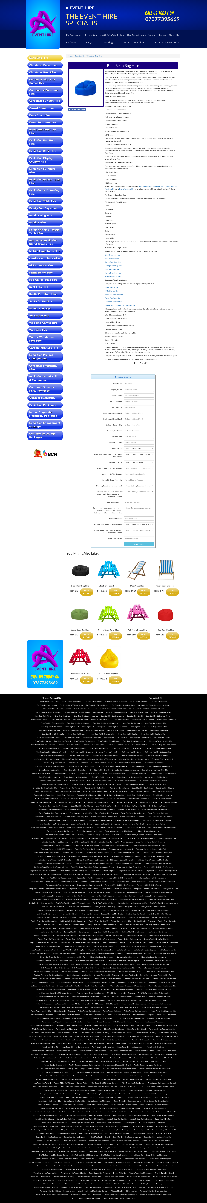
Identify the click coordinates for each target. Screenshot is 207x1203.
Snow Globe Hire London (68, 1159)
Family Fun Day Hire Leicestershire (161, 899)
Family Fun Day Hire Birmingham (99, 892)
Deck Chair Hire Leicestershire (46, 799)
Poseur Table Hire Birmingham (155, 1072)
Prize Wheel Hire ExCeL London (131, 1087)
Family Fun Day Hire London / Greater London (73, 903)
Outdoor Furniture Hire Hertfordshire (107, 979)
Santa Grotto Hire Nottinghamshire (43, 1112)
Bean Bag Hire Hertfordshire (51, 727)
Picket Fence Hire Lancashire (93, 1015)
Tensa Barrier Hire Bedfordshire (109, 1159)
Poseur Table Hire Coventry (83, 1076)
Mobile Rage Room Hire (44, 251)
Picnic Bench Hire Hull (96, 1040)
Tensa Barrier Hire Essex (41, 1166)
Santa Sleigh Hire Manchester (42, 1130)
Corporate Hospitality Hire (43, 367)
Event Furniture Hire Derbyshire (133, 813)
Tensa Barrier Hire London (139, 1166)
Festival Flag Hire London (89, 914)
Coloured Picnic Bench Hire (154, 763)
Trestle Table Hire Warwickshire (114, 1180)
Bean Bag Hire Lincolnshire (73, 730)
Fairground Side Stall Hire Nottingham (60, 885)
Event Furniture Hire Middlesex (127, 820)
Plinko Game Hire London (138, 1058)
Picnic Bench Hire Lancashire (118, 1040)
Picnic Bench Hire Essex (63, 1036)
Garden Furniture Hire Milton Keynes (77, 946)
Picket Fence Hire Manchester (48, 1018)
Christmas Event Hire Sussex (118, 745)
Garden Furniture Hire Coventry (140, 943)
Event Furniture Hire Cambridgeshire (53, 813)
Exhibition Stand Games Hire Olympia (158, 863)
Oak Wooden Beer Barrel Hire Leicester (53, 964)
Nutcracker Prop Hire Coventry (52, 957)
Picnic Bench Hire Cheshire (122, 1033)
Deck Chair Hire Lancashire (163, 795)
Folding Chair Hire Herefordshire (131, 925)
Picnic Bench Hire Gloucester (113, 1036)
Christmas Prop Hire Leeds (79, 755)
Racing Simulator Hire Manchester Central (56, 1094)
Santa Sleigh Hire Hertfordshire (109, 1123)
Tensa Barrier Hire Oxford (100, 1169)
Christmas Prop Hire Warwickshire (128, 763)
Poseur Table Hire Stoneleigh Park (158, 1079)
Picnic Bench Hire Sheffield (67, 1051)
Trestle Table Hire (119, 1173)
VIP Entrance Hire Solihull (100, 1184)
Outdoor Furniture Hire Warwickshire (162, 986)
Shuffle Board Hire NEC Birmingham (85, 1155)
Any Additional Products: (112, 480)
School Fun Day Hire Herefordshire (72, 1144)
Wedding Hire (38, 329)
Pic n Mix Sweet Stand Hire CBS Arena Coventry (55, 993)
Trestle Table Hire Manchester (138, 1177)
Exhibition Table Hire (43, 201)
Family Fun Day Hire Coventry (77, 896)
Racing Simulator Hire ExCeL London (111, 1090)
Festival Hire (37, 222)
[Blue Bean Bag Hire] (86, 87)
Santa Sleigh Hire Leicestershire (118, 1126)
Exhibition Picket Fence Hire (72, 853)
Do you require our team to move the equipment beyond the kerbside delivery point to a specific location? (107, 510)
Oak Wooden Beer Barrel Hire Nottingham (153, 964)
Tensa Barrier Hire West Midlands (73, 1173)
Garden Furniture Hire (43, 347)
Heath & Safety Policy (112, 35)
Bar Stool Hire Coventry (93, 701)
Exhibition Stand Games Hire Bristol (51, 856)
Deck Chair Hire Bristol (43, 791)
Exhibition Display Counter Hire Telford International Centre (132, 838)
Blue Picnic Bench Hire (108, 586)
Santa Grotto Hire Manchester (154, 1108)
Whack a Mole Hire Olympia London (153, 1191)
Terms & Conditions (134, 42)
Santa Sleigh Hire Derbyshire (141, 1119)
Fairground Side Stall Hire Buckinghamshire (162, 871)
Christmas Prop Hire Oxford (162, 759)
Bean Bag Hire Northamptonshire (103, 734)
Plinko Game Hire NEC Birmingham (85, 1061)
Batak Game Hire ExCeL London (85, 709)
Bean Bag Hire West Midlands (109, 741)
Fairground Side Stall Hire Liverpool (74, 881)
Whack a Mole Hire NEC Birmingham (124, 1191)
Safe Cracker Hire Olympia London (139, 1097)
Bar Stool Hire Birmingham (71, 701)
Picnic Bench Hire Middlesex (165, 1043)
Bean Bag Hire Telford (62, 741)
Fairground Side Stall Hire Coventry (106, 874)
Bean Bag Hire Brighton (43, 716)
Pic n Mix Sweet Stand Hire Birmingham (127, 989)
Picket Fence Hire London (166, 1015)
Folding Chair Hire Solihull (66, 935)
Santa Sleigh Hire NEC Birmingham (93, 1130)
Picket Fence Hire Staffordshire (98, 1022)
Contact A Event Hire (167, 42)
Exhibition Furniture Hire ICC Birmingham (56, 845)
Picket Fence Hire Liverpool (143, 1015)
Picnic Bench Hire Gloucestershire (140, 1036)
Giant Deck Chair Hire (165, 586)
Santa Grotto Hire (40, 301)
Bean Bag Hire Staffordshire (140, 737)
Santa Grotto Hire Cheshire (48, 1105)
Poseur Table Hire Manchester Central (76, 1079)
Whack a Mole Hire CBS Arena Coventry (130, 1187)
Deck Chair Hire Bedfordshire (95, 788)
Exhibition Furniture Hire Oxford (121, 849)
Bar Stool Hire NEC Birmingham (71, 705)
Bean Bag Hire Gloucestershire (52, 723)
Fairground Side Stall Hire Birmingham (73, 871)
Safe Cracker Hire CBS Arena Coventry (152, 1094)
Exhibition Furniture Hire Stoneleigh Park (151, 849)
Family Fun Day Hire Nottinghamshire (164, 903)
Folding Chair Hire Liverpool (140, 928)
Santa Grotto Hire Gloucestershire (124, 1105)
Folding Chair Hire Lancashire (45, 928)
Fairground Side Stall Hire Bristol (131, 871)
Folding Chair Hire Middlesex (50, 932)
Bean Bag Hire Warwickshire (84, 741)
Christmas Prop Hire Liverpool (132, 755)
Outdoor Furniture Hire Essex (162, 975)
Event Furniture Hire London (74, 820)
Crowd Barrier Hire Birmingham (74, 770)
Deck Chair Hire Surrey (168, 802)
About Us (174, 35)
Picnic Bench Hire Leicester (163, 1040)
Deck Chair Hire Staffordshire (146, 802)
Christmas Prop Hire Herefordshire (53, 755)
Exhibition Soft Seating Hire (44, 192)
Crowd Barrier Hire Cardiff (40, 773)
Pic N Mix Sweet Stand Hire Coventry (121, 993)
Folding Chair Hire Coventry (144, 921)
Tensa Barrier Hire (87, 1159)
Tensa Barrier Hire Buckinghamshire (88, 1162)
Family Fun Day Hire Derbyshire (102, 896)
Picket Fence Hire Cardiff (129, 1007)
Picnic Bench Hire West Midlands (69, 1054)
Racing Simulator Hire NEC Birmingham (89, 1094)
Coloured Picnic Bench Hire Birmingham (50, 766)
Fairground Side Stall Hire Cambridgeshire (45, 874)
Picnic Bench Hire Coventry (145, 1033)
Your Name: (117, 384)
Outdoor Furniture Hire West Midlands (50, 989)
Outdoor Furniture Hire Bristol (129, 971)
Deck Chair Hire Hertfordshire (138, 795)
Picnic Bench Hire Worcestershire (123, 1054)
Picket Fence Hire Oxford (73, 1022)
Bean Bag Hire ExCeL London (143, 719)
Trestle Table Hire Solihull (89, 1180)
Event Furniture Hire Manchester (100, 820)
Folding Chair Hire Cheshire (121, 921)
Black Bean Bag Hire (112, 255)
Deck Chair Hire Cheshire (140, 791)
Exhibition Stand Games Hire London (121, 860)
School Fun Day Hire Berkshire (75, 1137)
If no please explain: (114, 502)
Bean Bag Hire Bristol (63, 716)
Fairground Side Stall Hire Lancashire (152, 878)
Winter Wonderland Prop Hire (42, 339)
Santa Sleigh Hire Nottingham (120, 1130)
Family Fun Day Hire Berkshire (74, 892)
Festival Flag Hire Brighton (46, 914)
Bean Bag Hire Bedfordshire (116, 712)
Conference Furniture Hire (43, 92)
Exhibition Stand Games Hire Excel (156, 856)
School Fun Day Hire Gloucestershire (125, 1141)
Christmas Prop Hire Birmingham (74, 748)
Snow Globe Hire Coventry (46, 1159)
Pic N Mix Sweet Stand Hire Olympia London (88, 1000)
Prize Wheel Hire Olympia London (82, 1090)
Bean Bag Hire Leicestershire (49, 730)
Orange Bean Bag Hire (113, 266)
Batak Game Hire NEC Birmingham (48, 712)
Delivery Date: (116, 437)
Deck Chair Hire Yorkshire (158, 806)
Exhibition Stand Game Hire (128, 853)
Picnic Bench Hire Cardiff (67, 1033)
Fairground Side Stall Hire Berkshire (43, 871)
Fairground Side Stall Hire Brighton (102, 871)
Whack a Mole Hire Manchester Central (92, 1191)
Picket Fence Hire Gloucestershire (163, 1011)
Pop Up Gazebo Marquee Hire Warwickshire (88, 1072)
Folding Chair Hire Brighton (139, 917)
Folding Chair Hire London (162, 928)
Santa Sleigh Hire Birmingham (163, 1115)
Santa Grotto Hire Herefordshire (78, 1108)
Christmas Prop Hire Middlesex (73, 759)
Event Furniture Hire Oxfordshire (107, 824)
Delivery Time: (116, 448)
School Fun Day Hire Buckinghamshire (127, 1137)
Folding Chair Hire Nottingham (133, 932)
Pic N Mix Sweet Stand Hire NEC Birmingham (52, 1000)
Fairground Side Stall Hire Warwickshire (83, 889)
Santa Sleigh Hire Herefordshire (82, 1123)
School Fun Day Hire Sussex (158, 1148)
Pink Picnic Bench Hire (137, 630)
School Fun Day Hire (163, 1133)
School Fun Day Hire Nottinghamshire (52, 1148)
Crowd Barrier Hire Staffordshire (109, 784)
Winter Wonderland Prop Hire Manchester (119, 1198)
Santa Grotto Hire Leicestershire (105, 1108)
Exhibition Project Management (41, 356)
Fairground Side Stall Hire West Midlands (116, 889)
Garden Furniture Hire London (167, 943)
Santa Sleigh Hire (119, 1115)
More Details (86, 592)
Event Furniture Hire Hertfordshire (104, 817)
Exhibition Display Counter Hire (41, 160)
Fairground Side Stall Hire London (102, 881)
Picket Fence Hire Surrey (122, 1022)
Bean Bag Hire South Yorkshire (115, 737)
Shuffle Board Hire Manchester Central (53, 1155)
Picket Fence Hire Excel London (135, 1011)
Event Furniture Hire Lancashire (132, 817)
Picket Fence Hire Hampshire (42, 1015)
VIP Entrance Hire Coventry (165, 1180)
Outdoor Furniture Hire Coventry (106, 975)
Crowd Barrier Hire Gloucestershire (163, 773)
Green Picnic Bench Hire (108, 630)
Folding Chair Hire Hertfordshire (158, 925)
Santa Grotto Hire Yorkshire (99, 1115)
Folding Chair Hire (43, 917)
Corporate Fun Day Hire (44, 100)
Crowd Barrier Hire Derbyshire (113, 773)
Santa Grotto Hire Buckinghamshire (127, 1101)
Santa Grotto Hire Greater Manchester (154, 1105)
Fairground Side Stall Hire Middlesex (162, 881)
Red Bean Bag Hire (166, 630)
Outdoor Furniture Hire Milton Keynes (100, 982)
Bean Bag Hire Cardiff (135, 716)
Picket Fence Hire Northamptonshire (130, 1018)
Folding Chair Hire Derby (167, 921)
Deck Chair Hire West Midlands (107, 806)
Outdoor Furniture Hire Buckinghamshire (159, 971)
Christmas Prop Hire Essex (131, 752)
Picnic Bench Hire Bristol (136, 1029)
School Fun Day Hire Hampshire (44, 1144)
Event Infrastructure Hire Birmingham (162, 827)
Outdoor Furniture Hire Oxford (42, 986)
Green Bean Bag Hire (113, 262)
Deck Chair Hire (39, 115)
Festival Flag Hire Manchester (112, 914)
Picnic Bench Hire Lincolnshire (69, 1043)
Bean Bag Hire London (115, 730)
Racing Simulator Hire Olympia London (120, 1094)
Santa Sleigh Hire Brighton (44, 1119)
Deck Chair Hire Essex (66, 795)
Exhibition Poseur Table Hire (44, 181)
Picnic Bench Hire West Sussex (96, 1054)
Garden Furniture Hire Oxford (105, 946)
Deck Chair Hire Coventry (162, 791)
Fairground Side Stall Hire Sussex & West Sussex (47, 889)
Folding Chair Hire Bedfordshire (64, 917)
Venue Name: (117, 407)
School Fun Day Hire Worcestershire (102, 1151)
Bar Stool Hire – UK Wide (49, 701)
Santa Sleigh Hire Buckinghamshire (91, 1119)
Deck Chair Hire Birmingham (142, 788)
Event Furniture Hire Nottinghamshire (54, 824)
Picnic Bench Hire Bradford (91, 1029)
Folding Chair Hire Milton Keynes (76, 932)
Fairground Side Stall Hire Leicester (45, 881)
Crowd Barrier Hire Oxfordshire (82, 784)
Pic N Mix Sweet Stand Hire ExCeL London (154, 993)
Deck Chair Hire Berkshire (119, 788)
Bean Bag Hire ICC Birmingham (93, 727)
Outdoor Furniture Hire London (42, 982)
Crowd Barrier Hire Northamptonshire (153, 781)
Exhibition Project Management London (100, 853)
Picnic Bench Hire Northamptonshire (75, 1047)
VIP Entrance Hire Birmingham (140, 1180)
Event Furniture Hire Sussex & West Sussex (47, 827)
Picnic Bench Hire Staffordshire (120, 1051)
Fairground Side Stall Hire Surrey (149, 885)
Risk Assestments (136, 35)
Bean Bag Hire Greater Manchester (106, 723)
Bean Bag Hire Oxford (72, 737)
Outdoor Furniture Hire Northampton (132, 982)
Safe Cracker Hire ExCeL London (51, 1097)
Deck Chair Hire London (116, 799)
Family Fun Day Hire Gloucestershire (152, 896)
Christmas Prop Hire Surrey (78, 763)
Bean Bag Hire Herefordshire (155, 723)
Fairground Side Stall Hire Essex (165, 874)
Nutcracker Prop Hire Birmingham (110, 953)
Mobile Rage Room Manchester (64, 953)
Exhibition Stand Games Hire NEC (128, 863)
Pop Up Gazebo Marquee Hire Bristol (117, 1065)
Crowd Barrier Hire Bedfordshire (159, 766)
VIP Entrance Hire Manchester (76, 1184)
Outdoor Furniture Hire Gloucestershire (46, 979)
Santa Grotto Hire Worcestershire (73, 1115)
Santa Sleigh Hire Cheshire (117, 1119)
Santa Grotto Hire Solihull (140, 1112)
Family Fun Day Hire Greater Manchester (48, 899)
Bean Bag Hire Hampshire (132, 723)
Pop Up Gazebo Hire (158, 1061)
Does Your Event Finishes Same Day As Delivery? (108, 455)
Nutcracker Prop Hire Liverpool (101, 957)
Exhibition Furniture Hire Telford (46, 853)
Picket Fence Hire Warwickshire (42, 1025)
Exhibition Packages (42, 405)
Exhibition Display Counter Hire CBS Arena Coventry (64, 835)
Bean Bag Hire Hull (72, 727)
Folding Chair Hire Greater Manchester (101, 925)
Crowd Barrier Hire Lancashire (103, 777)
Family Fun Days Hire (43, 208)
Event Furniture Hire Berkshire (76, 809)
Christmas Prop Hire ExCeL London (157, 752)
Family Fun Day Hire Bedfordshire (47, 892)
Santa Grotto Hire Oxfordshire (93, 1112)
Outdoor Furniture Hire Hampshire (77, 979)
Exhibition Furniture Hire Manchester (115, 845)
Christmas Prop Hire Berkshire (47, 748)
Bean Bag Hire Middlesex (159, 730)
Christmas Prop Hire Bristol (99, 748)
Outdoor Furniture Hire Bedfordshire (152, 968)
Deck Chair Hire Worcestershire (134, 806)
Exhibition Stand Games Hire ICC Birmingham (55, 860)
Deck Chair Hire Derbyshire (44, 795)
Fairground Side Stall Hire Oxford (89, 885)
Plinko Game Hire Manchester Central (55, 1061)
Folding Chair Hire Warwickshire (161, 935)
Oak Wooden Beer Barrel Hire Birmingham (123, 961)
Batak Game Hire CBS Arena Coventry (56, 709)
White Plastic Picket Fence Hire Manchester (120, 1195)
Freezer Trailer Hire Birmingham (129, 939)
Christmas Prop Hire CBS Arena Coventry (51, 752)
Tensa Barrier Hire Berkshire (134, 1159)
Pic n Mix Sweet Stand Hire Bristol (158, 989)
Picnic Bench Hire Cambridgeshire (42, 1033)
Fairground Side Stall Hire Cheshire (77, 874)
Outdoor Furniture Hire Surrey (96, 986)
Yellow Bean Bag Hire (113, 276)
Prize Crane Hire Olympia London (73, 1087)
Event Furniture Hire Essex (158, 813)
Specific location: (115, 518)
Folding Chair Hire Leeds (68, 928)
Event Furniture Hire (42, 122)
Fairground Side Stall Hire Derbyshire (136, 874)
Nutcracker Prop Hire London (127, 957)
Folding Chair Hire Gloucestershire (71, 925)
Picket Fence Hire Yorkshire (124, 1025)
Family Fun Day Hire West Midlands (51, 910)
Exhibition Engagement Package (44, 424)
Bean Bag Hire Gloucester (166, 719)
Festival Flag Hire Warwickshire (159, 914)
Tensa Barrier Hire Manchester (163, 1166)
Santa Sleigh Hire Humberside (154, 1123)
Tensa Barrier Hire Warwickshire (45, 1173)
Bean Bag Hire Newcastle (78, 734)
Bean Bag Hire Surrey (162, 737)
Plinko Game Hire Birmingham (166, 1054)
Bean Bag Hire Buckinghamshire (86, 716)
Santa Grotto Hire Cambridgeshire (156, 1101)
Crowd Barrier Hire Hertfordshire (76, 777)
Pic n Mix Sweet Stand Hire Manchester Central (153, 997)
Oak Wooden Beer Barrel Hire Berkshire (90, 961)
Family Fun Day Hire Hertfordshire (133, 899)
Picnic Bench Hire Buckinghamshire (162, 1029)
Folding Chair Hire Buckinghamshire (44, 921)
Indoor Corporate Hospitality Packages (43, 414)
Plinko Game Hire (145, 1054)
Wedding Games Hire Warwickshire (98, 1187)
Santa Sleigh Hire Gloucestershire (54, 1123)
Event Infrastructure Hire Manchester (119, 831)
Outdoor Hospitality (42, 397)
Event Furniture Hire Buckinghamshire (156, 809)
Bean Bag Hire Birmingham (161, 712)
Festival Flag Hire (40, 215)
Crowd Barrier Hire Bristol (99, 770)
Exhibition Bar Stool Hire (42, 142)
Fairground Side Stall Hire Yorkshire (147, 889)
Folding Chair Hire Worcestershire (102, 939)
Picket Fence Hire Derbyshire (89, 1011)
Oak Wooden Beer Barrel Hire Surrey (86, 968)
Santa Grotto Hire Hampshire (52, 1108)
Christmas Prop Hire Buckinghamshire (126, 748)
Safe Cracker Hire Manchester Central (80, 1097)
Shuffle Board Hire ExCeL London (164, 1151)
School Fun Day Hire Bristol (100, 1137)
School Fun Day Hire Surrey (135, 1148)
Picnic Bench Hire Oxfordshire (43, 1051)
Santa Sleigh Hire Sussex (66, 1133)
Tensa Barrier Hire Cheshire (143, 1162)
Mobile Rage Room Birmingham (144, 950)
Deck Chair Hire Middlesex (162, 799)
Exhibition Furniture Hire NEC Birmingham (56, 849)
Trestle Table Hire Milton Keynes (165, 1177)
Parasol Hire (105, 989)
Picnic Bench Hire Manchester (140, 1043)
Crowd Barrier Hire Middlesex (125, 781)
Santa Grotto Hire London (130, 1108)
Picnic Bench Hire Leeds (141, 1040)
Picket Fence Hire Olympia (51, 1022)
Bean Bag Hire (38, 57)
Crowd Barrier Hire (41, 108)
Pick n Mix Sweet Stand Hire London (157, 1000)
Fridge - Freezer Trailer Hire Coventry (43, 943)
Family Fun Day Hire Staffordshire (80, 907)
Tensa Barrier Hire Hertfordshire (66, 1166)
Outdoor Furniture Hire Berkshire (45, 971)
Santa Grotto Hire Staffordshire (165, 1112)
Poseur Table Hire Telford (41, 1083)
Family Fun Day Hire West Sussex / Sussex (83, 910)
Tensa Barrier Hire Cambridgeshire (117, 1162)
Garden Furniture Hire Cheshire (114, 943)
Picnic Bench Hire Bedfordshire (165, 1025)
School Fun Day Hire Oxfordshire (81, 1148)
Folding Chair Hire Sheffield (44, 935)
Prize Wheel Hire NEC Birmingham (54, 1090)
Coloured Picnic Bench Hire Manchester (112, 766)
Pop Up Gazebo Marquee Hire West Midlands (124, 1072)
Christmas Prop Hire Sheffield (54, 763)
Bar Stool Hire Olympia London (97, 705)
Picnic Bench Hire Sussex (166, 1051)
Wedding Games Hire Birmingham (152, 1184)
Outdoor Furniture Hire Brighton (102, 971)
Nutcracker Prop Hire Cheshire (165, 953)
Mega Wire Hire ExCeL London (161, 946)
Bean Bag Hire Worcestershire (134, 741)
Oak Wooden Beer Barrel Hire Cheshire (156, 961)
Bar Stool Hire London (159, 701)
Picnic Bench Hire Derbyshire (40, 1036)
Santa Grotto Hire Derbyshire (97, 1105)
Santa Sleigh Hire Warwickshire (90, 1133)
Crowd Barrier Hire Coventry (88, 773)
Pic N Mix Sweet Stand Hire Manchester (117, 997)
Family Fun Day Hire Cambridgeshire (158, 892)
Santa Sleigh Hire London (165, 1126)
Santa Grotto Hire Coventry (72, 1105)
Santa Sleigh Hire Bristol (66, 1119)
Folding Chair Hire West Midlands (50, 939)
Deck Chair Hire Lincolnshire (71, 799)
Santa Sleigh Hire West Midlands (117, 1133)
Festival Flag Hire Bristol (68, 914)
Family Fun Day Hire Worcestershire (115, 910)
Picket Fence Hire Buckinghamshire (75, 1007)
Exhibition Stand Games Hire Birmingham (157, 853)
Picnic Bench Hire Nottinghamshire (130, 1047)
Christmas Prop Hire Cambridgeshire (157, 748)
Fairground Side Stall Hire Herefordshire (120, 878)
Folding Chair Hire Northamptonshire (105, 932)
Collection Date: (115, 442)
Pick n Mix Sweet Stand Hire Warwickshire (51, 1004)
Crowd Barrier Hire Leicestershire (129, 777)
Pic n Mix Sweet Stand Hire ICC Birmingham (52, 997)
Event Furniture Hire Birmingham (103, 809)
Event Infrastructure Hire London (89, 831)
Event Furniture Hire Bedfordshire (49, 809)
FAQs (89, 42)
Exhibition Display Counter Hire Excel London (104, 835)
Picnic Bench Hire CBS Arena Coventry (94, 1033)
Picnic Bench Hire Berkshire (42, 1029)
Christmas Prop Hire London (157, 755)
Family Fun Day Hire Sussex (128, 907)
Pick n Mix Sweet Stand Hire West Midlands (86, 1004)
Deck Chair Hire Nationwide (40, 802)
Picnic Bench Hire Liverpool (94, 1043)
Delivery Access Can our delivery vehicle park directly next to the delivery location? (109, 494)
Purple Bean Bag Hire (113, 273)
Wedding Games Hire (43, 322)
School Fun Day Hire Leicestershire (129, 1144)
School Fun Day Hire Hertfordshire (100, 1144)
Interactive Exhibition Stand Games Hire (43, 242)
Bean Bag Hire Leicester (158, 727)
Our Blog (108, 42)
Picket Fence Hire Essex (112, 1011)
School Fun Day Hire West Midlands (72, 1151)
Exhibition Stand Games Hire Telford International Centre (92, 867)
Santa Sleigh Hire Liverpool (143, 1126)
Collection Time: (115, 462)
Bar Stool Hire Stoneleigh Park (123, 705)
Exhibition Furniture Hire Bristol (84, 842)
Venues (153, 35)
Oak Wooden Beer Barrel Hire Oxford (55, 968)
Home (162, 35)
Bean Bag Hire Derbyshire (100, 719)
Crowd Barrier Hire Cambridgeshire (155, 770)
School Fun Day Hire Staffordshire (109, 1148)
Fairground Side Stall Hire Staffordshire (119, 885)
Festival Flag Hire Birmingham (158, 910)
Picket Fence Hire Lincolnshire (119, 1015)
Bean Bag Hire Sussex (43, 741)
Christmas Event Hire (43, 65)
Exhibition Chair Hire (42, 150)
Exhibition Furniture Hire (42, 170)
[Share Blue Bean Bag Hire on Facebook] (86, 109)
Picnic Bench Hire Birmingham (67, 1029)
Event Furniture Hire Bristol (128, 809)
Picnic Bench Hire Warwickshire (41, 1054)
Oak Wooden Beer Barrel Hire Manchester (118, 964)
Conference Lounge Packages (42, 435)
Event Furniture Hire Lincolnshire (48, 820)
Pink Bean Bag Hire (112, 269)
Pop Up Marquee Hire (43, 279)
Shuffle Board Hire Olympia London (114, 1155)
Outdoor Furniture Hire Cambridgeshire (48, 975)
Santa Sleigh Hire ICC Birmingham (45, 1126)
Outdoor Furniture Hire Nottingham (162, 982)
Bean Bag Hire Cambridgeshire (112, 716)
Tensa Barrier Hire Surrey (123, 1169)
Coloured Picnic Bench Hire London (81, 766)
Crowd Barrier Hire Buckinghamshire (125, 770)
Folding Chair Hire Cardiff (98, 921)
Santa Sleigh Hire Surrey (45, 1133)
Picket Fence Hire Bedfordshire (134, 1004)
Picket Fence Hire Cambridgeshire (104, 1007)
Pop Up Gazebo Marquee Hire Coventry (149, 1065)
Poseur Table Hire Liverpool (134, 1076)
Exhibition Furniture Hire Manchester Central (149, 845)
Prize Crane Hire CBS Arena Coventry (105, 1083)
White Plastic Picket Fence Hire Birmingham (51, 1195)
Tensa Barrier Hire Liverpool (115, 1166)
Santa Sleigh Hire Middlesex (67, 1130)
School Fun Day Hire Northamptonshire (160, 1144)
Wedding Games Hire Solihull (71, 1187)
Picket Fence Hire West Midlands (69, 1025)
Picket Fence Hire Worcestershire (97, 1025)
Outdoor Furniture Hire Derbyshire (135, 975)
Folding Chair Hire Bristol (161, 917)
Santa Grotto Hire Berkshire (74, 1101)
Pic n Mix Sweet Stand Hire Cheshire (90, 993)
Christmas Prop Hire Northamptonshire (134, 759)
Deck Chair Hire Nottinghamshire (95, 802)
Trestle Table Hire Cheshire (39, 1177)
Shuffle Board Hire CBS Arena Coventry (133, 1151)
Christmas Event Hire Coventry (43, 745)
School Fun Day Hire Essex (99, 1141)
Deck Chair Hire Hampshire (114, 795)
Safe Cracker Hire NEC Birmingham (110, 1097)
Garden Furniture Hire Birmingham (86, 943)
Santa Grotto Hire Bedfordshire (49, 1101)
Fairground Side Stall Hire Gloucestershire (57, 878)
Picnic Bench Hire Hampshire (167, 1036)
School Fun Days (40, 308)
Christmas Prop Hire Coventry (107, 752)
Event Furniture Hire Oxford (81, 824)
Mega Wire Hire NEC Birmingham (73, 950)
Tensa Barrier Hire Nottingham (76, 1169)
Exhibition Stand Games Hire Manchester (153, 860)
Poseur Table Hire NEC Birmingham (107, 1079)
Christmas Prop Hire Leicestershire (105, 755)
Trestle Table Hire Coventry (63, 1177)
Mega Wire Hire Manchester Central (44, 950)
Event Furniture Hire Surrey (157, 824)
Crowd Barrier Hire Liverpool (50, 781)
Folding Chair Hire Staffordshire (91, 935)
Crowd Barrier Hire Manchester (99, 781)
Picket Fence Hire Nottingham (158, 1018)
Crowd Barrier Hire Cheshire (64, 773)
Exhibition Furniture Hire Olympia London (90, 849)
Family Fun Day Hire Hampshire (77, 899)
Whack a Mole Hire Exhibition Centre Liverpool (57, 1191)
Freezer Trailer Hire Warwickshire (156, 939)
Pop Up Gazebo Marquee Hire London (51, 1069)
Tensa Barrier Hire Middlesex (51, 1169)
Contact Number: (115, 401)
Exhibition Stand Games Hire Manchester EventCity (94, 863)
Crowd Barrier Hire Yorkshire (71, 788)
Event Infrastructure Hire (42, 131)
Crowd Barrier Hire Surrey (134, 784)
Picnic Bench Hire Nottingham (103, 1047)
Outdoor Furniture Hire (44, 258)
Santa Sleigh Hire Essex (163, 1119)
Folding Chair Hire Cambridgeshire (73, 921)
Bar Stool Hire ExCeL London (116, 701)
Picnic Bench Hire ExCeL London (87, 1036)
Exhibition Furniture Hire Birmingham (55, 842)
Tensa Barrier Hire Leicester (91, 1166)
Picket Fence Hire (41, 265)
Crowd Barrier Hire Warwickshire (45, 788)
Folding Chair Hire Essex (46, 925)
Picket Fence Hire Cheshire (41, 1011)
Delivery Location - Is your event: (109, 486)
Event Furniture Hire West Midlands (109, 827)
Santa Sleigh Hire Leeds (94, 1126)
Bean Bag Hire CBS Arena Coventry (159, 716)
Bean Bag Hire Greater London (78, 723)
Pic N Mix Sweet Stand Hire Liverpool (85, 997)
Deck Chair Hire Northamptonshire (67, 802)
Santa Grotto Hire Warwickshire (45, 1115)
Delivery (71, 42)
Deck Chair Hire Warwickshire (82, 806)
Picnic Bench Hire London (116, 1043)
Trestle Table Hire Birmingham (140, 1173)
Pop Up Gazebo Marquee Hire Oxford (54, 1072)
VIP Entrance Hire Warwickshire (125, 1184)
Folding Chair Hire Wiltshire (76, 939)
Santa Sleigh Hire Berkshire (139, 1115)
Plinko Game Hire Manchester (162, 1058)
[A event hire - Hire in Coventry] (43, 23)
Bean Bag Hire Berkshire (139, 712)
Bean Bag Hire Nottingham (128, 734)
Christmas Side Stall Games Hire (42, 81)
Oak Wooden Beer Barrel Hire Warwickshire (119, 968)
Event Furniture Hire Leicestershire (160, 817)
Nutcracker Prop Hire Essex (77, 957)
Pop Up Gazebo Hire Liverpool (55, 1065)
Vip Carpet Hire (39, 315)
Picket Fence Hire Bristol (49, 1007)
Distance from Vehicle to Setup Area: (107, 524)
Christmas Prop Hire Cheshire (81, 752)
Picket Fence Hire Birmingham (160, 1004)
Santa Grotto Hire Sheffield (118, 1112)
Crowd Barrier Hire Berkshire (49, 770)
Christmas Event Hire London (69, 745)
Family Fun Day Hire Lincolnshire (41, 903)
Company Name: (115, 390)
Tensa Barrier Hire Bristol (62, 1162)
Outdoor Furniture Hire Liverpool (164, 979)
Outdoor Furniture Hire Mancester (70, 982)
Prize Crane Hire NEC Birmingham (45, 1087)
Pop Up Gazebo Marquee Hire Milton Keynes (119, 1069)
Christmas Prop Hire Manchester (46, 759)
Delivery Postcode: (114, 431)
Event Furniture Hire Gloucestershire (47, 817)
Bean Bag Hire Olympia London (48, 737)
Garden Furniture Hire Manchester (47, 946)
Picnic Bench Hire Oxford (156, 1047)
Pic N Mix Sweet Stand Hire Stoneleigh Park (124, 1000)
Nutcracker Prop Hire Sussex (46, 961)
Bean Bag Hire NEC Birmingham (53, 734)
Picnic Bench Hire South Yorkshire (93, 1051)
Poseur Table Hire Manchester (47, 1079)
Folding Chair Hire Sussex (136, 935)
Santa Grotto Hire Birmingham (99, 1101)
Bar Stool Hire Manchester (47, 705)
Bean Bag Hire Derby (80, 719)
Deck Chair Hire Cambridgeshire (95, 791)
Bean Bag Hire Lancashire (117, 727)
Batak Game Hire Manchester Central (151, 709)
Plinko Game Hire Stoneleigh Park (135, 1061)
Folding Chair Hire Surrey (115, 935)
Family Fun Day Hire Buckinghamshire (128, 892)
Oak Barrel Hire (66, 961)
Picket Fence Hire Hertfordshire (68, 1015)
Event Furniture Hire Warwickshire (80, 827)
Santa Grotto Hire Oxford (69, 1112)
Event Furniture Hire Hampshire (76, 817)
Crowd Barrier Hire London (74, 781)
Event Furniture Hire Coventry (106, 813)
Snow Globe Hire (137, 1155)
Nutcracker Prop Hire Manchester (154, 957)
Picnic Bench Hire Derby (168, 1033)
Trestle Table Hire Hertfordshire (89, 1177)
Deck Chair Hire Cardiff (118, 791)
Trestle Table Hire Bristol (164, 1173)
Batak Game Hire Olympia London (77, 712)
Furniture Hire (65, 943)
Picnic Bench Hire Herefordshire (46, 1040)
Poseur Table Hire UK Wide (64, 1083)
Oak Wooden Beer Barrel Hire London (85, 964)
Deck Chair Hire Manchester (138, 799)
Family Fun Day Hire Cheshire (52, 896)
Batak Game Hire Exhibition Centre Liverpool (117, 709)
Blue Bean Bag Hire (94, 56)
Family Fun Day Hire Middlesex (104, 903)
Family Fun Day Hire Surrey (105, 907)
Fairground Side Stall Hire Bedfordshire (158, 867)
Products (90, 35)
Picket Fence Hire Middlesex (73, 1018)
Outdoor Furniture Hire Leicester (136, 979)
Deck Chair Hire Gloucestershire (89, 795)
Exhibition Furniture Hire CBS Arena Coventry (116, 842)
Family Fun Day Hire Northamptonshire (132, 903)
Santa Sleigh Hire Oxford (143, 1130)
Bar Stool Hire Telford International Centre (154, 705)
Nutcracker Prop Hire (87, 953)
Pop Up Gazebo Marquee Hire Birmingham (84, 1065)
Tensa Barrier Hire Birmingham (159, 1159)
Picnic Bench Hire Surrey (144, 1051)
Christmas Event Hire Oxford (93, 745)
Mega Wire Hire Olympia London (101, 950)
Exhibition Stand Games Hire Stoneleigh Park (51, 867)
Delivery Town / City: (114, 425)
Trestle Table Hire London (114, 1177)
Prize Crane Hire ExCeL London (133, 1083)
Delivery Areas (74, 35)
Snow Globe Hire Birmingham (157, 1155)
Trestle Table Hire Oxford (67, 1180)
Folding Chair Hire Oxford (157, 932)
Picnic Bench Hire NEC (50, 1047)
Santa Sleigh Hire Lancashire (71, 1126)
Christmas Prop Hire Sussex (101, 763)
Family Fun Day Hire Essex (126, 896)
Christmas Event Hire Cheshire (160, 741)
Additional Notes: (115, 538)
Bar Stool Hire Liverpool (138, 701)
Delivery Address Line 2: (112, 419)
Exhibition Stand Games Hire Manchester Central (53, 863)
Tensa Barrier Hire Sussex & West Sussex (151, 1169)
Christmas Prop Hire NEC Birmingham (102, 759)
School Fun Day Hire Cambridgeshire (157, 1137)
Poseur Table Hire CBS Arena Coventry (54, 1076)
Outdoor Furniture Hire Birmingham (74, 971)
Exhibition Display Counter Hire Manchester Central (143, 835)
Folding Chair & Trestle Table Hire (44, 231)
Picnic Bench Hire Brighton (114, 1029)
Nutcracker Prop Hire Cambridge (138, 953)
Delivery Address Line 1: (112, 413)
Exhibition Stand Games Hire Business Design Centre (88, 856)
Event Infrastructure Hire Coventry (60, 831)
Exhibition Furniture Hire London (87, 845)
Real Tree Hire (38, 286)
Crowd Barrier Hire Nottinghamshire (54, 784)
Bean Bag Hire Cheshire (40, 719)
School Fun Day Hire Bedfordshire (48, 1137)
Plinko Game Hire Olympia (110, 1061)
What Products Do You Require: (109, 468)
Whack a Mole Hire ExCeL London (160, 1187)
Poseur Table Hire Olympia (133, 1079)
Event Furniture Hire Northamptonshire (156, 820)
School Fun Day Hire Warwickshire (43, 1151)
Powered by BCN (155, 698)
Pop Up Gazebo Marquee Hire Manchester (83, 1069)
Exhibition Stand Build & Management (43, 378)
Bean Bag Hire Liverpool (95, 730)
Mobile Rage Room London (40, 953)
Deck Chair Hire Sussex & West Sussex (53, 806)
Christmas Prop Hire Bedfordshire (163, 745)
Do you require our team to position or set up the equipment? (108, 531)
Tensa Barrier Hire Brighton (39, 1162)
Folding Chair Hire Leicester (90, 928)
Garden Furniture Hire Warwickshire (133, 946)
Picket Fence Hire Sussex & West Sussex (150, 1022)
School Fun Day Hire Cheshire (48, 1141)
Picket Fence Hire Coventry (64, 1011)
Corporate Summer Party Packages (41, 389)
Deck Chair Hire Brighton (165, 788)
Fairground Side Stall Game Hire (129, 867)
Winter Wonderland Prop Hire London (86, 1198)
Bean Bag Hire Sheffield (92, 737)
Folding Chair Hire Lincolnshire (115, 928)
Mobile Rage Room (123, 950)
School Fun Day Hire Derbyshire (74, 1141)
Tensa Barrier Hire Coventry (167, 1162)
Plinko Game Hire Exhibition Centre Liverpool (109, 1058)
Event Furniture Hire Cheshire (81, 813)
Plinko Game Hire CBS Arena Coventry (48, 1058)
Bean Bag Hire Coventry (61, 719)
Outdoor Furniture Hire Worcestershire (83, 989)
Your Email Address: (114, 395)
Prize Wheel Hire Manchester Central (160, 1087)
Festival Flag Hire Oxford (135, 914)
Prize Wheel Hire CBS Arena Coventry (102, 1087)
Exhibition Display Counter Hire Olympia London (88, 838)
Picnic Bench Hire (41, 272)
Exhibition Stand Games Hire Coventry (125, 856)
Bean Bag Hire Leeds (137, 727)
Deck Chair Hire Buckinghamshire (67, 791)
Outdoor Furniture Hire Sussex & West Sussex (127, 986)
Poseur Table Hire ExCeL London (108, 1076)
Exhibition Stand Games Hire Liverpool (90, 860)
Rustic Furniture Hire (43, 294)
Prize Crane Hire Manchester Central (162, 1083)
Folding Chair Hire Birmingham (114, 917)
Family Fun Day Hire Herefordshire (104, 899)
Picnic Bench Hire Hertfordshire (73, 1040)
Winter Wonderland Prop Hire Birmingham (156, 1195)
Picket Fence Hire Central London (154, 1007)
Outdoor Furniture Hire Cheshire (78, 975)
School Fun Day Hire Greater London (156, 1141)
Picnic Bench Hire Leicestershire (43, 1043)
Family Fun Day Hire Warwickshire (153, 907)
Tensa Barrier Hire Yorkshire (99, 1173)
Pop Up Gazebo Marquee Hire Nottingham (155, 1069)
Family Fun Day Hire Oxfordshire (53, 907)
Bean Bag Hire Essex (121, 719)
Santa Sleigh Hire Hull (132, 1123)
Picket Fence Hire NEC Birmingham (100, 1018)
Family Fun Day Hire (171, 889)
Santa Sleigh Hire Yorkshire (143, 1133)
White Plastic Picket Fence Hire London (86, 1195)
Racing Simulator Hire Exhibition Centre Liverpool (147, 1090)
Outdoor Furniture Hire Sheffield (69, 986)
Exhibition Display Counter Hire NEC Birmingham (49, 838)
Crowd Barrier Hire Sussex (156, 784)
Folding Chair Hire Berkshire (89, 917)
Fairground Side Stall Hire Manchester (132, 881)
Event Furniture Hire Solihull (133, 824)
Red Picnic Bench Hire (80, 674)
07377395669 (162, 19)
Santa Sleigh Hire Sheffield (166, 1130)
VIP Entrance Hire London (51, 1184)
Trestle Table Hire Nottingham (43, 1180)
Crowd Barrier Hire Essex (137, 773)
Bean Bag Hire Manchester (137, 730)
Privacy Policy (82, 1083)
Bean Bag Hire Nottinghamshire (153, 734)
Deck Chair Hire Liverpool (94, 799)
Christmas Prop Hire (42, 72)
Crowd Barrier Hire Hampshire (50, 777)
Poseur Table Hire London (157, 1076)
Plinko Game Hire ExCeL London (77, 1058)
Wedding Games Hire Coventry (46, 1187)
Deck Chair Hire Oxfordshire (121, 802)
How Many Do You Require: (111, 474)
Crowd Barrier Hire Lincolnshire (156, 777)
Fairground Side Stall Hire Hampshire (89, 878)
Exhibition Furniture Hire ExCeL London (150, 842)
